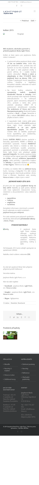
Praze (24, 113)
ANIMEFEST (32, 144)
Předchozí (25, 21)
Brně (17, 113)
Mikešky (9, 162)
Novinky (25, 369)
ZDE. (29, 254)
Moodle (7, 364)
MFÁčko (26, 428)
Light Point (28, 286)
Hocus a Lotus (8, 177)
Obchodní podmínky (26, 378)
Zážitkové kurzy (10, 379)
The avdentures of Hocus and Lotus (21, 109)
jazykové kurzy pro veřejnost (13, 212)
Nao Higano (9, 165)
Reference (25, 373)
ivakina (7, 303)
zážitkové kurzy (30, 169)
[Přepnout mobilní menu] (35, 11)
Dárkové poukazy (28, 364)
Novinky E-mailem (8, 370)
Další (32, 21)
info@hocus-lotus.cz (26, 2)
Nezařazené (21, 303)
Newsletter (14, 303)
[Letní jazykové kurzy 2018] (10, 332)
